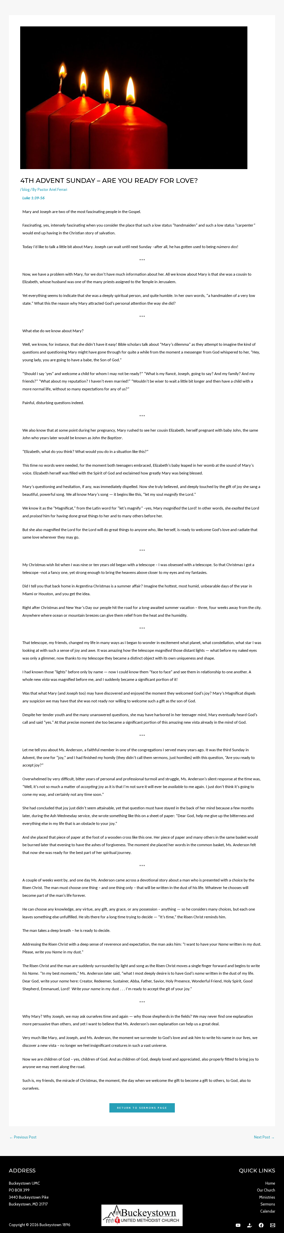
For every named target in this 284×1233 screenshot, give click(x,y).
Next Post (264, 1137)
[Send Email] (272, 1225)
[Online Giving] (249, 1225)
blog (26, 189)
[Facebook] (261, 1225)
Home (270, 1183)
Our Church (266, 1190)
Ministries (267, 1197)
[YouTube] (238, 1225)
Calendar (267, 1211)
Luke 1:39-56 (33, 198)
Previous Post (22, 1137)
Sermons (267, 1204)
